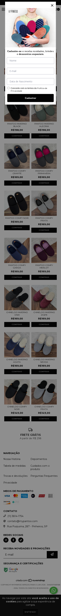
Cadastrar (30, 98)
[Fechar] (52, 5)
